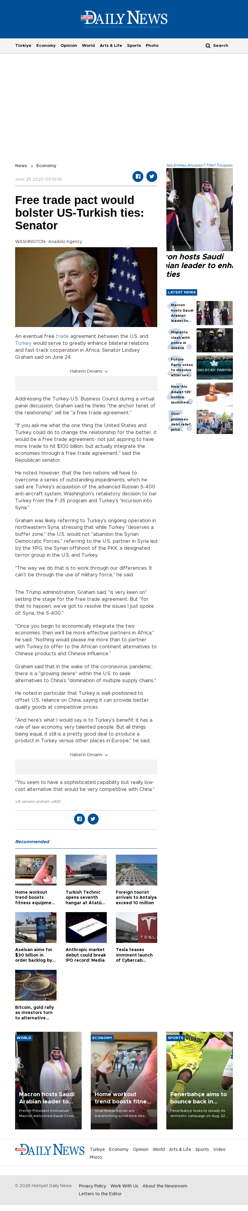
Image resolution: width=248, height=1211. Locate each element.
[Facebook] (137, 176)
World (88, 46)
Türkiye (23, 46)
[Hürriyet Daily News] (124, 19)
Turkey (23, 343)
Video (219, 1150)
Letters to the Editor (100, 1194)
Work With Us (124, 1186)
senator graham (36, 801)
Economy (46, 46)
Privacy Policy (92, 1186)
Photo (152, 46)
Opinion (68, 46)
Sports (134, 46)
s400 (55, 801)
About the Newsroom (164, 1186)
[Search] (208, 45)
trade (62, 336)
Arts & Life (111, 46)
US (17, 801)
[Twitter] (151, 176)
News (21, 166)
